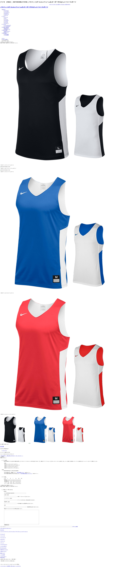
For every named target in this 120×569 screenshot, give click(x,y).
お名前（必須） (6, 494)
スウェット (6, 15)
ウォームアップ (6, 12)
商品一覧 (3, 9)
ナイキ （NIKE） (5, 39)
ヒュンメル (6, 22)
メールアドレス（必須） (8, 498)
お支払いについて (7, 31)
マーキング (4, 24)
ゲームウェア (6, 10)
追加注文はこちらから (4, 549)
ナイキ (5, 18)
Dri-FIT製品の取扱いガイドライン (26, 473)
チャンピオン (6, 20)
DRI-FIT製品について (20, 472)
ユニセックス (4, 450)
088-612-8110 (2, 557)
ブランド (3, 16)
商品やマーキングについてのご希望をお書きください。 (13, 508)
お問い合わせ (12, 566)
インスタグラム (18, 566)
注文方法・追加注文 (5, 27)
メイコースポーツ (3, 556)
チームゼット (6, 23)
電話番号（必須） (7, 501)
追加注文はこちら (7, 29)
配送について (6, 32)
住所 (5, 505)
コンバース (6, 17)
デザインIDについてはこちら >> (5, 528)
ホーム (3, 38)
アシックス (6, 19)
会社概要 (8, 566)
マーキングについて (7, 25)
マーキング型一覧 (7, 26)
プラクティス (6, 14)
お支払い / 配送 (4, 30)
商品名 (5, 491)
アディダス (6, 21)
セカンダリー (6, 13)
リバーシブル (6, 11)
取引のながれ (6, 28)
